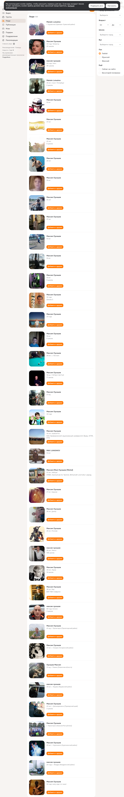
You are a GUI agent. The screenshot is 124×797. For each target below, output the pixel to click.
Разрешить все (97, 6)
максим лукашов (53, 61)
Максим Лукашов (53, 41)
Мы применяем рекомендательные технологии (13, 55)
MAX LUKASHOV (53, 450)
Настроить (112, 6)
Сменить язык (7, 44)
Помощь (18, 48)
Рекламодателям (8, 48)
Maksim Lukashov (53, 22)
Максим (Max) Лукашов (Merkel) (59, 470)
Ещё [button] (10, 50)
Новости (5, 50)
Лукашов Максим (53, 665)
